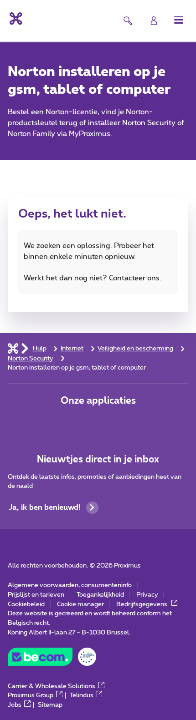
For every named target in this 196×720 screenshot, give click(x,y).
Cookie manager (80, 604)
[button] (179, 19)
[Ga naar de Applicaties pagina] (68, 422)
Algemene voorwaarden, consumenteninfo (70, 585)
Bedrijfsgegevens (142, 604)
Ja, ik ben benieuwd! (45, 507)
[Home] (13, 348)
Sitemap (50, 705)
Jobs (14, 705)
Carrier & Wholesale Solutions (51, 686)
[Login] (154, 20)
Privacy (147, 595)
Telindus (81, 695)
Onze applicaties (98, 401)
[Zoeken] (128, 20)
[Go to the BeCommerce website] (52, 659)
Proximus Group (30, 695)
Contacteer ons (134, 278)
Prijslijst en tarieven (36, 595)
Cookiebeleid (26, 604)
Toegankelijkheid (100, 595)
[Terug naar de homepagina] (15, 18)
